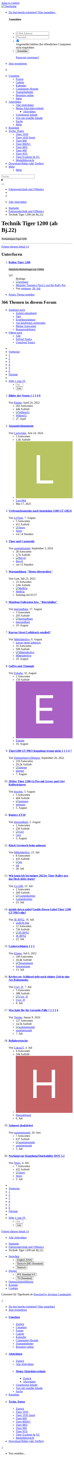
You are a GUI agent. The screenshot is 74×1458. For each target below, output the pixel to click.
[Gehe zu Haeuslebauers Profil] (44, 1111)
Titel (18, 316)
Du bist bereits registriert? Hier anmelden (32, 12)
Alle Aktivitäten (25, 105)
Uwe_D (18, 986)
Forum (19, 79)
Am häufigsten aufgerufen (30, 322)
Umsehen (14, 75)
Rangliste (14, 127)
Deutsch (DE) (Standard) (30, 1263)
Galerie (20, 82)
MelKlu (20, 591)
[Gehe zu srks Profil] (19, 862)
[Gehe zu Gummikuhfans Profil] (25, 895)
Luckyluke (20, 433)
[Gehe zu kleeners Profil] (21, 767)
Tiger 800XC (23, 144)
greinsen (26, 288)
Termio (18, 1017)
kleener (20, 770)
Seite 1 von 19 (17, 380)
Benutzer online (25, 95)
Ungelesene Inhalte (27, 114)
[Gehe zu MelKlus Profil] (21, 588)
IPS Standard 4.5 (26, 1274)
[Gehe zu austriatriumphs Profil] (25, 1027)
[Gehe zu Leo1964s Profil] (44, 497)
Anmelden (22, 51)
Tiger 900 (21, 150)
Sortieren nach (17, 309)
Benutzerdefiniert (25, 329)
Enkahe (18, 673)
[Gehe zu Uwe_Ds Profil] (22, 996)
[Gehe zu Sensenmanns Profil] (24, 963)
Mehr (19, 98)
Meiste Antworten (26, 326)
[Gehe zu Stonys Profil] (20, 527)
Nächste (13, 374)
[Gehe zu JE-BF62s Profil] (22, 932)
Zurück (20, 1324)
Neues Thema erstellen (21, 294)
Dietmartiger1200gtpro (27, 757)
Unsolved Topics (25, 342)
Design (13, 1270)
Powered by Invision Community (52, 1294)
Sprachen (14, 1256)
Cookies (13, 1288)
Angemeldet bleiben (27, 44)
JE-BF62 (19, 919)
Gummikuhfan (24, 899)
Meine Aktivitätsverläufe (30, 108)
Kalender (21, 85)
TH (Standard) (24, 1278)
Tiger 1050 (22, 134)
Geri (18, 835)
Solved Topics (24, 339)
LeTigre (18, 517)
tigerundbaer (21, 609)
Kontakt (13, 1285)
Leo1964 (21, 500)
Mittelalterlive (22, 639)
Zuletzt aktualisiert (26, 313)
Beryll (19, 561)
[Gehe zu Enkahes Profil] (44, 737)
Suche (19, 121)
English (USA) (24, 1260)
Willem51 (21, 415)
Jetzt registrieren (18, 63)
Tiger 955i (21, 153)
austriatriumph (22, 548)
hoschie (18, 791)
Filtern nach (15, 332)
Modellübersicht (25, 160)
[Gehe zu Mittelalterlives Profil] (25, 652)
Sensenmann (23, 966)
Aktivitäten (15, 101)
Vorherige (14, 351)
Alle (18, 335)
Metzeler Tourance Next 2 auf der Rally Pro (41, 285)
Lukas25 (19, 1047)
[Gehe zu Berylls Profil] (21, 558)
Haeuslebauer (23, 1115)
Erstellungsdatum (25, 319)
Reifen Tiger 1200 (19, 262)
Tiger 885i (21, 147)
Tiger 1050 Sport (25, 137)
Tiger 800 (21, 140)
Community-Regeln (27, 88)
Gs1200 (18, 886)
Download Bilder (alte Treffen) (26, 163)
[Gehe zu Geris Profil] (20, 831)
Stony (19, 530)
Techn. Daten (16, 131)
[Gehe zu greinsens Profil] (22, 281)
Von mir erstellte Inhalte (29, 118)
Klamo (18, 402)
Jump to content (10, 3)
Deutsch (21, 1267)
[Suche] (2, 184)
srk (17, 865)
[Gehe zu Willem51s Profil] (23, 412)
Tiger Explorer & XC (28, 157)
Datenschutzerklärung (21, 1281)
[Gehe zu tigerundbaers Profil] (24, 618)
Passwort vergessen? (27, 57)
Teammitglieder (24, 92)
